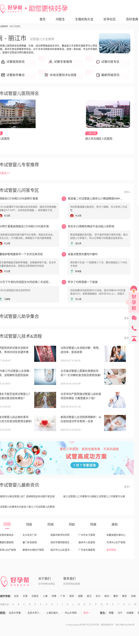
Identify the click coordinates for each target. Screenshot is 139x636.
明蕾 (111, 612)
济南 (54, 596)
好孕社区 (110, 19)
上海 (45, 596)
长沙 (98, 596)
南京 (124, 596)
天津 (25, 596)
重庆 (115, 596)
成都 (80, 596)
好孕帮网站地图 (71, 583)
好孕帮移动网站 (46, 583)
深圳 (71, 596)
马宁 (120, 612)
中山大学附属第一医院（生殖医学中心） (73, 612)
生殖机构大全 (84, 19)
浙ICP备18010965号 (125, 625)
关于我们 (44, 578)
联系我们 (69, 578)
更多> (127, 192)
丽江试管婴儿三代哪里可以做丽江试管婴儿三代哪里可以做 (94, 496)
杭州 (106, 596)
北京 (16, 596)
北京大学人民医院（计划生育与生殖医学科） (35, 612)
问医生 (60, 19)
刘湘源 (130, 612)
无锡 (133, 596)
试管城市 (4, 26)
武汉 (89, 596)
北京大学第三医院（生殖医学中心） (17, 612)
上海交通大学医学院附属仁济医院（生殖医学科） (54, 612)
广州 (62, 596)
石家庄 (35, 596)
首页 (42, 19)
